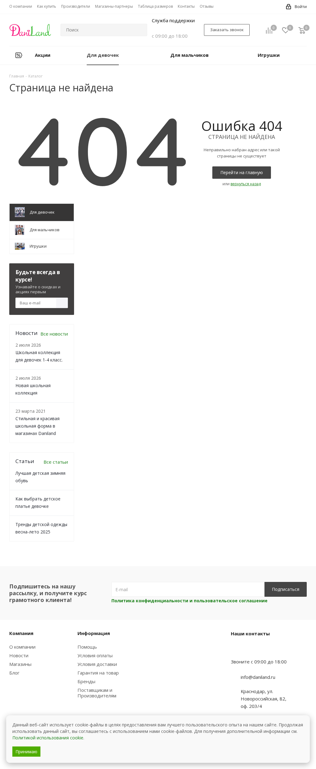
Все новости (54, 334)
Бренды (86, 681)
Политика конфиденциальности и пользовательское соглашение (189, 601)
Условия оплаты (95, 655)
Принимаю (26, 751)
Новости (18, 655)
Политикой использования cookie (47, 738)
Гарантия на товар (98, 673)
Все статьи (56, 462)
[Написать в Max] (251, 649)
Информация (93, 633)
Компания (21, 633)
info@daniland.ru (258, 677)
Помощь (87, 647)
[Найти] (139, 30)
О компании (22, 647)
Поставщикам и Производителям (96, 693)
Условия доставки (97, 664)
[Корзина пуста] (301, 30)
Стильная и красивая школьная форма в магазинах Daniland (37, 426)
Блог (14, 673)
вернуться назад (246, 183)
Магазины (20, 664)
